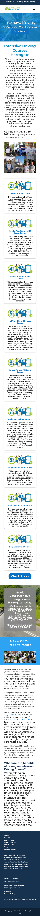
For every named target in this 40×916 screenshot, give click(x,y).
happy (7, 715)
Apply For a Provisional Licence (16, 864)
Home (6, 835)
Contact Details (10, 849)
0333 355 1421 (13, 881)
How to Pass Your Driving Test (16, 862)
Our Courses (9, 840)
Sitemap (7, 891)
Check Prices (20, 576)
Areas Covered (10, 842)
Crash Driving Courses (12, 860)
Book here (14, 625)
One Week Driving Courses (14, 855)
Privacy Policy (9, 894)
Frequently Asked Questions (15, 857)
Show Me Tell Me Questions (14, 869)
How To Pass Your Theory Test (16, 866)
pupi (13, 714)
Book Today (20, 31)
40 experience (22, 719)
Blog (6, 847)
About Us (7, 838)
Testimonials (9, 844)
